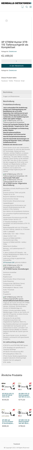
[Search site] (27, 7)
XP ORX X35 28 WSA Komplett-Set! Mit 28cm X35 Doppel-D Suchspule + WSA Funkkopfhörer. (24, 421)
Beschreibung (7, 92)
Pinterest (17, 81)
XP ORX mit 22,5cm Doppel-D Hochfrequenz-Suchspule (8, 421)
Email (22, 81)
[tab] (16, 92)
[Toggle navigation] (31, 7)
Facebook (4, 81)
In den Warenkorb (16, 66)
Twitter (11, 81)
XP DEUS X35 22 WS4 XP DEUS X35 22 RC (8, 395)
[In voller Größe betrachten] (6, 21)
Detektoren (13, 51)
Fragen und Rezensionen (11, 96)
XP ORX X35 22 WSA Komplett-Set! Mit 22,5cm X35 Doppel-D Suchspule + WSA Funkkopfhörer (24, 395)
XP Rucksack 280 (8, 262)
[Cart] (22, 7)
